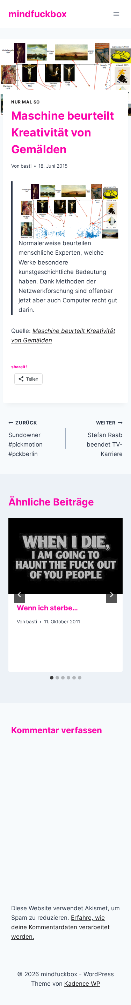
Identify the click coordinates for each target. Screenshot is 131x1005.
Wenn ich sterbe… (47, 608)
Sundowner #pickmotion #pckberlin (25, 438)
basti (26, 166)
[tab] (51, 677)
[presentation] (65, 556)
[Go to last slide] (19, 594)
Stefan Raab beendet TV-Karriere (105, 438)
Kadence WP (82, 983)
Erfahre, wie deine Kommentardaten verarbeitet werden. (60, 927)
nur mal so (25, 102)
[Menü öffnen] (116, 13)
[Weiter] (111, 594)
